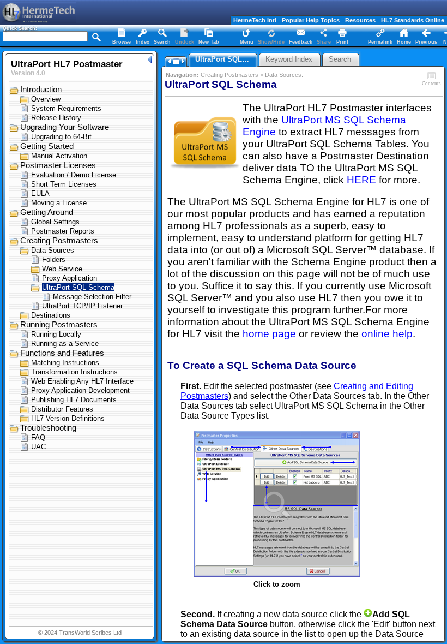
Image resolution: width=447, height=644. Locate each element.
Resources (360, 20)
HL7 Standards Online (412, 20)
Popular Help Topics (311, 20)
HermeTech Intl (254, 20)
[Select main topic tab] (121, 37)
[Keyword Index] (142, 37)
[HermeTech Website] (38, 20)
